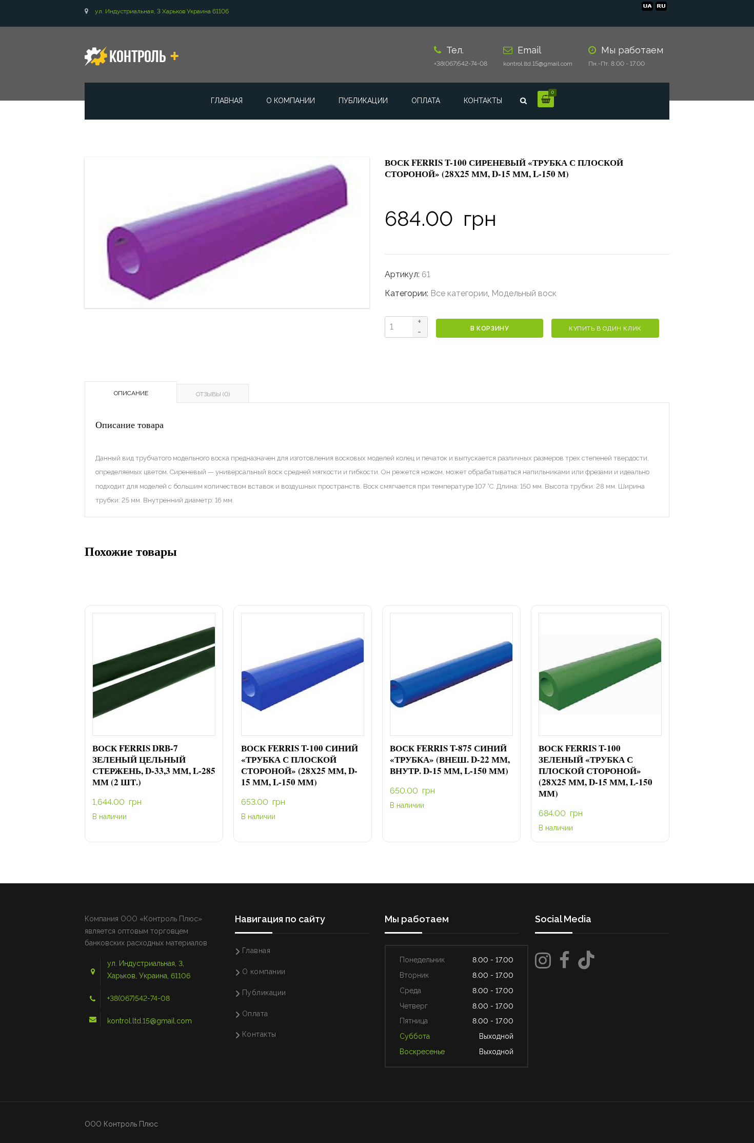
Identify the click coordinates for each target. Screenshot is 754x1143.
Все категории (459, 293)
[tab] (131, 392)
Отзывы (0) (213, 394)
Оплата (425, 100)
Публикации (363, 100)
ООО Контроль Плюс (121, 1124)
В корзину (489, 328)
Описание (131, 393)
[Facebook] (564, 960)
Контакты (483, 100)
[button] (154, 675)
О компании (290, 100)
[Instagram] (543, 960)
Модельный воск (524, 293)
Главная (227, 100)
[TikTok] (586, 960)
